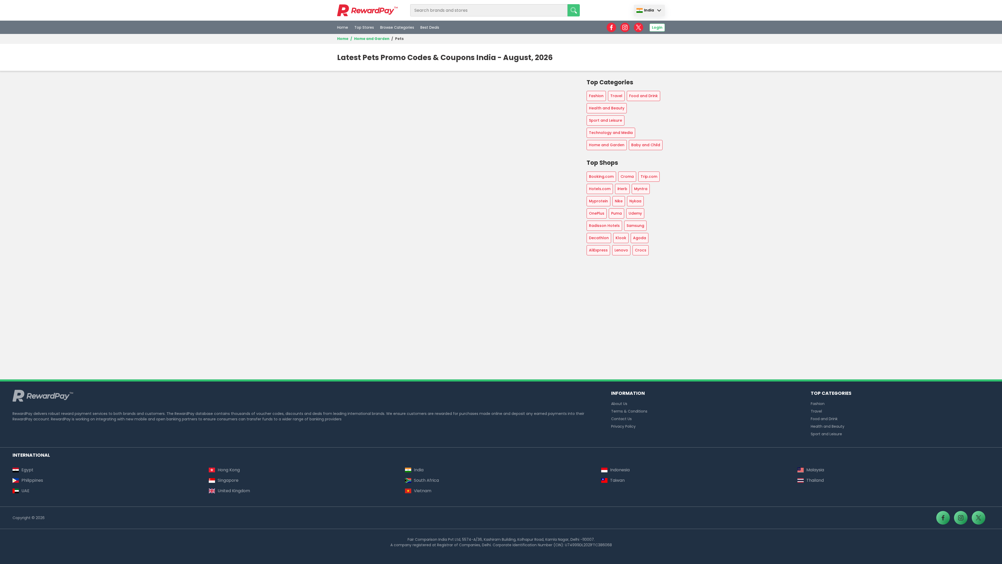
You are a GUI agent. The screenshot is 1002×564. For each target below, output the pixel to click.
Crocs (640, 250)
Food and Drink (643, 95)
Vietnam (422, 491)
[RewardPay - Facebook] (611, 27)
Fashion (596, 95)
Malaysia (815, 470)
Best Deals (429, 27)
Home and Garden (371, 38)
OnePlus (596, 213)
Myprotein (598, 201)
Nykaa (635, 201)
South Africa (426, 480)
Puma (616, 213)
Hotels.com (600, 188)
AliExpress (598, 250)
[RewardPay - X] (638, 27)
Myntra (640, 188)
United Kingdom (234, 491)
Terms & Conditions (629, 411)
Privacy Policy (623, 426)
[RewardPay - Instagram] (625, 27)
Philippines (32, 480)
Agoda (639, 237)
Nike (619, 201)
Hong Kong (229, 470)
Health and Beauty (606, 108)
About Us (619, 403)
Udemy (635, 213)
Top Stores (364, 27)
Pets (399, 38)
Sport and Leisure (605, 120)
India (649, 10)
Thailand (815, 480)
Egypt (27, 470)
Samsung (635, 225)
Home (342, 27)
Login (657, 27)
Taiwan (617, 480)
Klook (621, 237)
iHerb (622, 188)
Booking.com (601, 176)
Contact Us (621, 418)
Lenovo (621, 250)
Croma (627, 176)
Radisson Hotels (604, 225)
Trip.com (649, 176)
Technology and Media (611, 132)
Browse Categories (397, 27)
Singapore (228, 480)
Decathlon (599, 237)
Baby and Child (645, 145)
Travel (616, 95)
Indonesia (620, 470)
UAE (25, 491)
